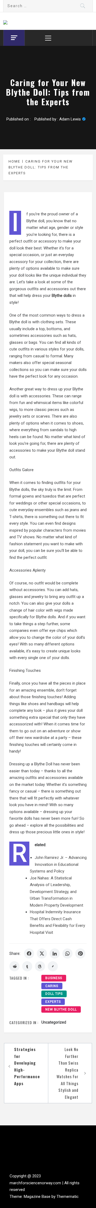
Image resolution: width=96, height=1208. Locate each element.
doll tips (54, 994)
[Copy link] (53, 966)
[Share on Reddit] (14, 966)
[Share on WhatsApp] (67, 953)
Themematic (68, 1196)
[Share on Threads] (40, 966)
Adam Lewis (70, 119)
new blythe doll (61, 1009)
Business (53, 978)
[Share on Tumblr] (27, 966)
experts (53, 1002)
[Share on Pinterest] (80, 953)
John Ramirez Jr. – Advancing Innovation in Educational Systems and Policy (58, 864)
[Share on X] (42, 953)
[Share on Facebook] (29, 953)
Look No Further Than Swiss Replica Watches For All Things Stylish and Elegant (67, 1073)
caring (51, 986)
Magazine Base (37, 1196)
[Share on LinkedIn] (55, 953)
